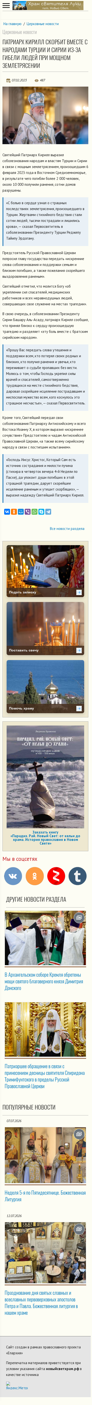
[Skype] (41, 512)
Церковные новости (43, 23)
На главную (12, 23)
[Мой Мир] (21, 512)
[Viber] (28, 512)
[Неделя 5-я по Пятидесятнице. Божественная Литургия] (45, 1155)
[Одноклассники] (14, 512)
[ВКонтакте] (7, 512)
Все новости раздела (67, 528)
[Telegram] (48, 512)
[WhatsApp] (34, 512)
